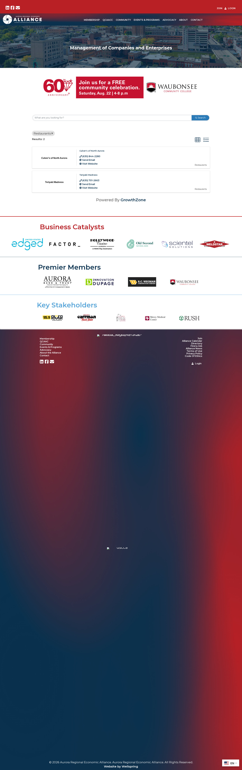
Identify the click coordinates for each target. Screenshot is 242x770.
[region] (121, 88)
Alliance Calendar (192, 341)
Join (200, 338)
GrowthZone (133, 199)
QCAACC (108, 20)
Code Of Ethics (193, 356)
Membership (92, 20)
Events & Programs (147, 20)
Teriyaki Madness (88, 175)
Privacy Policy (194, 353)
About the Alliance (50, 352)
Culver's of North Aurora (91, 151)
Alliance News (194, 348)
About (183, 20)
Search (202, 117)
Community (123, 20)
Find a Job (196, 346)
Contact (197, 20)
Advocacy (169, 20)
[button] (4, 87)
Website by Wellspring (121, 766)
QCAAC (44, 341)
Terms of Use (194, 351)
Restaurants (42, 133)
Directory (196, 343)
